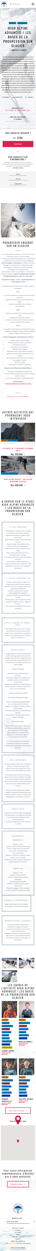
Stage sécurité (22, 23)
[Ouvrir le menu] (33, 4)
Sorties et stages (19, 50)
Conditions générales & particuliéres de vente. (18, 384)
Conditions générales (18, 1241)
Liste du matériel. (18, 381)
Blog (18, 1234)
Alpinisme (12, 23)
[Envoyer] (34, 1221)
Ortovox (31, 337)
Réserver (18, 144)
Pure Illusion (23, 1249)
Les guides (18, 1232)
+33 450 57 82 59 (18, 168)
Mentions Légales (18, 1237)
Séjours (18, 1230)
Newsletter (17, 1218)
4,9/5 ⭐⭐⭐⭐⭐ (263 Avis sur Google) (18, 1243)
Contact (18, 1239)
